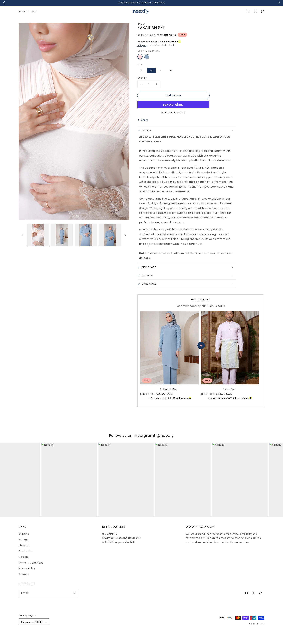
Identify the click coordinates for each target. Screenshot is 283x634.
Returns (23, 539)
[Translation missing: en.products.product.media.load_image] (38, 235)
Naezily (260, 624)
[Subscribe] (74, 592)
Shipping (142, 45)
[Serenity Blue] (146, 56)
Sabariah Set (168, 389)
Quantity (142, 77)
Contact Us (26, 551)
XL (171, 70)
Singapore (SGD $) (31, 622)
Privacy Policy (27, 568)
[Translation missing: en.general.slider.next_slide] (125, 235)
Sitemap (24, 574)
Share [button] (144, 120)
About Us (24, 545)
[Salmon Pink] (140, 56)
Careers (23, 557)
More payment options (173, 112)
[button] (248, 11)
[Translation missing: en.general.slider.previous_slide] (22, 235)
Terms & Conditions (31, 562)
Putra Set (229, 389)
